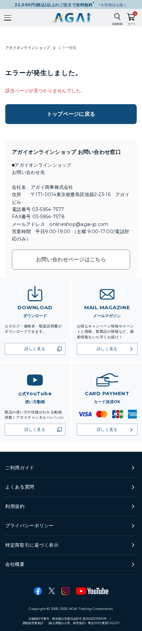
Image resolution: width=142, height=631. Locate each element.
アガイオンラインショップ (27, 47)
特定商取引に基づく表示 (32, 545)
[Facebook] (38, 591)
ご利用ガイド (19, 468)
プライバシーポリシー (29, 525)
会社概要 (15, 564)
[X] (52, 591)
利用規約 (15, 506)
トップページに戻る (71, 114)
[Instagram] (65, 591)
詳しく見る (34, 348)
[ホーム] (71, 18)
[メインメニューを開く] (7, 17)
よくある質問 (19, 487)
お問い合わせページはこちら (71, 259)
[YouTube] (92, 591)
